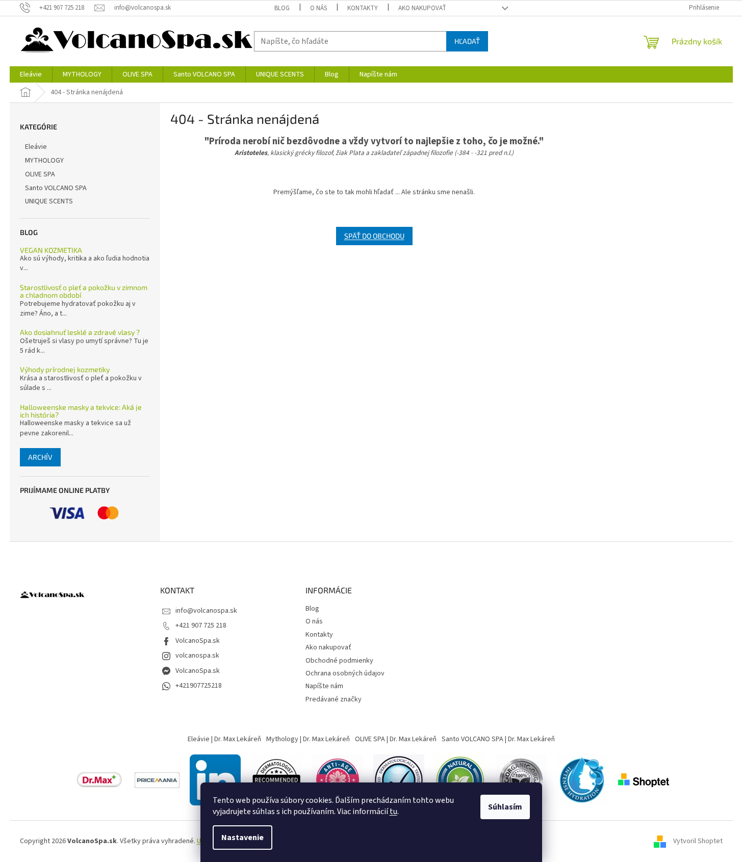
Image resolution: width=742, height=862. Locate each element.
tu (393, 811)
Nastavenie (242, 837)
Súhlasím (505, 807)
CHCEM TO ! (371, 516)
